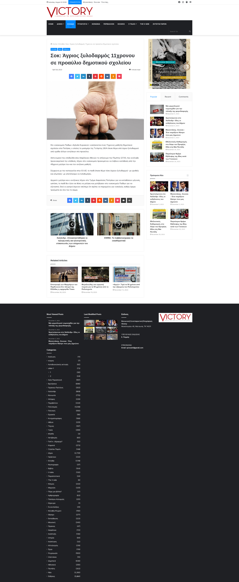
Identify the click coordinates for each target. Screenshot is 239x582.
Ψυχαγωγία (52, 553)
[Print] (129, 200)
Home (50, 24)
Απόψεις (51, 399)
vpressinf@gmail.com (134, 348)
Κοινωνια (96, 24)
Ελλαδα (70, 24)
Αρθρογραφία (53, 495)
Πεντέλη (51, 569)
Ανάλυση (51, 357)
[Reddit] (101, 76)
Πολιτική (51, 411)
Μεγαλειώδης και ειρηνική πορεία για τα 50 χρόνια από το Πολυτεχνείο (95, 286)
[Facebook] (71, 76)
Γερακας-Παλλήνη (55, 388)
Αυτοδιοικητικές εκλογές (58, 364)
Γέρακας (51, 526)
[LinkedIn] (83, 76)
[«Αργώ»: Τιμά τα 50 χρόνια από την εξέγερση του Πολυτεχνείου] (126, 274)
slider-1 (51, 368)
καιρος (51, 361)
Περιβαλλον (108, 24)
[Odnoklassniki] (113, 76)
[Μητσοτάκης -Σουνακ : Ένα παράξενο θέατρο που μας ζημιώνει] (157, 133)
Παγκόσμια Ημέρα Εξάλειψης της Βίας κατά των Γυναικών (176, 156)
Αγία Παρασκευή (55, 380)
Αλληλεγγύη (53, 545)
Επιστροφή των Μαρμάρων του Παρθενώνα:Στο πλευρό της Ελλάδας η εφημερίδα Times (64, 286)
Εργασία (51, 415)
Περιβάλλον (53, 403)
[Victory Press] (70, 12)
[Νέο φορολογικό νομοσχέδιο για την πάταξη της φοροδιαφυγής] (157, 109)
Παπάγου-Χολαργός (56, 499)
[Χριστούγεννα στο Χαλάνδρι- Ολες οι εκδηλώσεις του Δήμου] (157, 121)
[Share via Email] (123, 200)
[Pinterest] (95, 76)
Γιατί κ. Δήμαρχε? (55, 441)
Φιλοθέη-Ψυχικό (54, 511)
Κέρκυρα (51, 503)
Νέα (60, 49)
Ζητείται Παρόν (54, 449)
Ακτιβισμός (52, 438)
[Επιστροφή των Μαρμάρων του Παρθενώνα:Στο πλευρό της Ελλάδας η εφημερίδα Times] (64, 274)
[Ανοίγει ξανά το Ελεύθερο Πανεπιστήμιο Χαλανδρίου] (89, 337)
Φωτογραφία (53, 465)
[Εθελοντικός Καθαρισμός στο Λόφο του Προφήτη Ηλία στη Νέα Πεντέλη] (157, 145)
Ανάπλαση (52, 542)
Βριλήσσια (52, 384)
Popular (153, 97)
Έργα (50, 549)
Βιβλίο (50, 468)
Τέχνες (51, 426)
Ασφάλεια (52, 530)
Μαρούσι (51, 488)
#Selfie (51, 434)
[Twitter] (77, 76)
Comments (183, 97)
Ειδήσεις (66, 49)
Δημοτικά (52, 561)
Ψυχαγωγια (82, 24)
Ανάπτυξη (52, 534)
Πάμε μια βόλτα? (55, 492)
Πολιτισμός (52, 407)
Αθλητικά (52, 565)
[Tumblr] (89, 76)
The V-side (144, 24)
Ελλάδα (61, 44)
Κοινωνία (52, 395)
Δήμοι (50, 453)
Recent (168, 97)
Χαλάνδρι (52, 391)
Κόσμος (51, 484)
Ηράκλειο (52, 457)
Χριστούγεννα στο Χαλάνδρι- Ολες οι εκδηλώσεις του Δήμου (175, 120)
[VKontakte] (107, 76)
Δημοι (59, 24)
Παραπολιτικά (54, 476)
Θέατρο (51, 515)
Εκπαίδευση (53, 519)
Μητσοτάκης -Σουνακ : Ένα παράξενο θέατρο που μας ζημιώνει (108, 2)
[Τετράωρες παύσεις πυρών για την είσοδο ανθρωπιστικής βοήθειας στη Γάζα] (112, 337)
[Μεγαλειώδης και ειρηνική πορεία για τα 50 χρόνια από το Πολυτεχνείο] (95, 274)
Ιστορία (51, 538)
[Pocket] (119, 76)
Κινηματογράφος (55, 418)
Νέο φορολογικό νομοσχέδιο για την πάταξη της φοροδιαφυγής (177, 108)
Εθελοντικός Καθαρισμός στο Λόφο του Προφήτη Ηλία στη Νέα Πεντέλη (176, 144)
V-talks (131, 24)
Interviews (52, 557)
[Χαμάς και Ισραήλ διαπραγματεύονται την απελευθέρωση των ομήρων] (101, 330)
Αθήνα (50, 422)
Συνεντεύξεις (53, 507)
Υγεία (50, 430)
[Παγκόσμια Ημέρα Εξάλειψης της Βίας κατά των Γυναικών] (157, 157)
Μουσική (51, 522)
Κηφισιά (51, 445)
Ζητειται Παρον (159, 24)
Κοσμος (121, 24)
